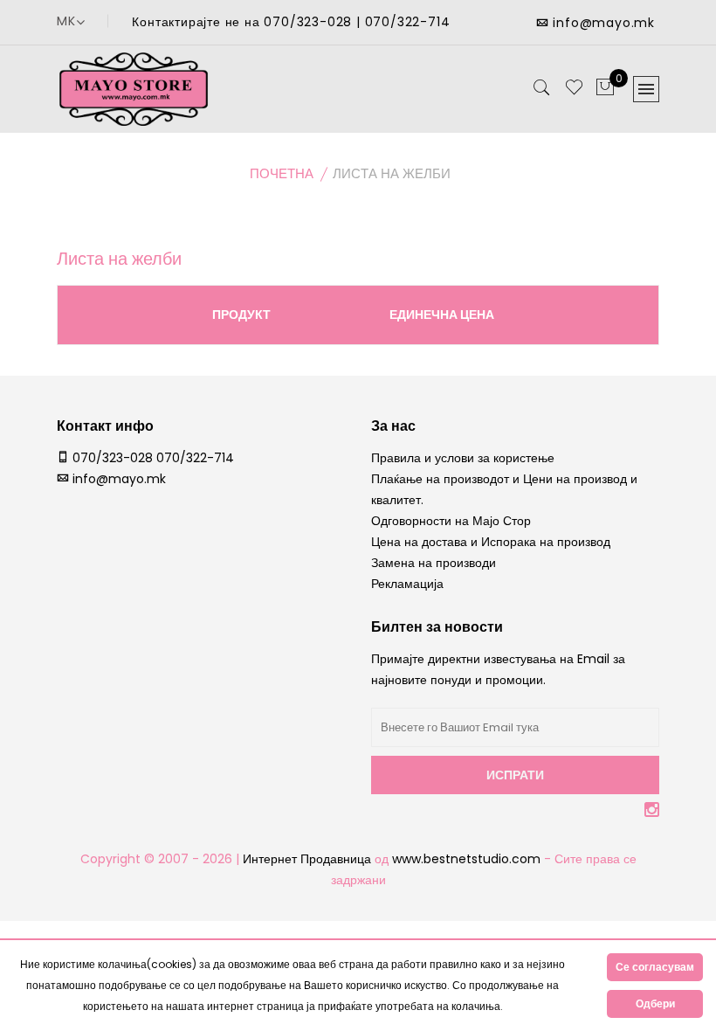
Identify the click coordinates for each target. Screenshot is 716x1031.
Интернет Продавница (307, 859)
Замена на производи (433, 562)
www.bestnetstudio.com (468, 859)
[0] (605, 88)
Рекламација (407, 583)
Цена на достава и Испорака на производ (490, 541)
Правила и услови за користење (462, 458)
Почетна (281, 173)
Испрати (515, 775)
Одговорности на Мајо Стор (451, 520)
